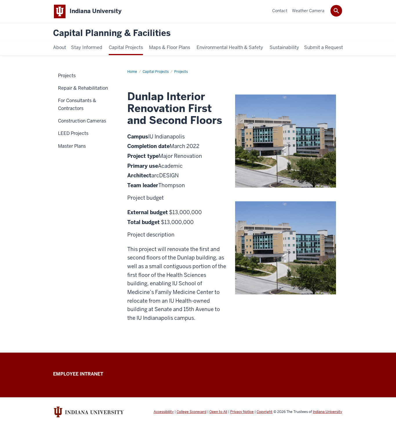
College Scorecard (191, 411)
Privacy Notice (242, 411)
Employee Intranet (78, 374)
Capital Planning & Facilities (111, 33)
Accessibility (164, 411)
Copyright (265, 411)
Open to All (218, 411)
